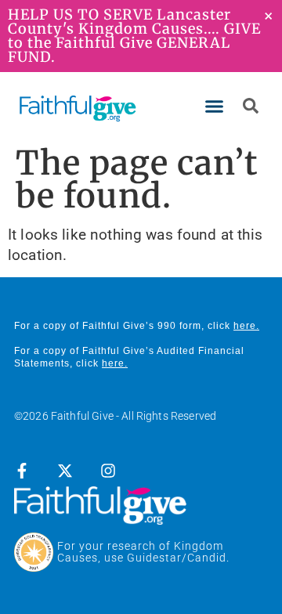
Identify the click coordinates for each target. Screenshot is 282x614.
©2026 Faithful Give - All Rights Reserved (115, 416)
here (244, 325)
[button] (215, 106)
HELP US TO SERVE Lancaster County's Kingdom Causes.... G (121, 21)
